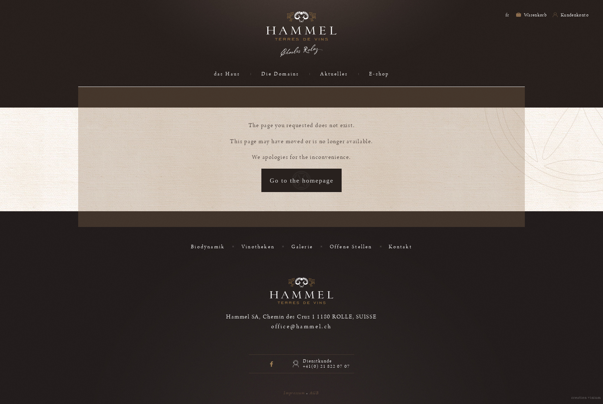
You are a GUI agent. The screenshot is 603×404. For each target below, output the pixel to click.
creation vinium (586, 398)
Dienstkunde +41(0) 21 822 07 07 (326, 364)
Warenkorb (535, 15)
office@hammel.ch (301, 327)
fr (507, 15)
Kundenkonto (574, 15)
